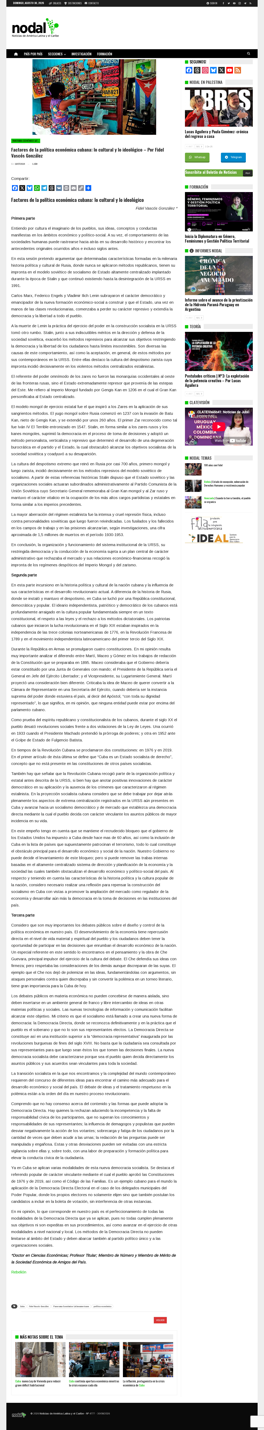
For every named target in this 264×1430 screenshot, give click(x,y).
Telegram (236, 157)
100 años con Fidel (213, 465)
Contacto (93, 3)
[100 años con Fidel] (193, 469)
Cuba (22, 1306)
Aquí (247, 173)
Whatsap (199, 157)
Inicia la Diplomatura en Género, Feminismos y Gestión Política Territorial (217, 238)
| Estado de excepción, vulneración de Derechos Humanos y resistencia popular (226, 483)
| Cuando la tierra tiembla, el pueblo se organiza (227, 500)
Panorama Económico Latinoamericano (26, 140)
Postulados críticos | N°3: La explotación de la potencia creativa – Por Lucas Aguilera (217, 380)
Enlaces (57, 3)
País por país (33, 53)
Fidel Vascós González (39, 1306)
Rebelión (18, 1272)
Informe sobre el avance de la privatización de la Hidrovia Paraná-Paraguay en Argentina (218, 304)
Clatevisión (199, 402)
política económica (102, 1306)
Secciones (55, 53)
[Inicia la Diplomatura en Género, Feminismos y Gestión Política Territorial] (219, 211)
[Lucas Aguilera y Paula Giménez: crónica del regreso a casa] (219, 107)
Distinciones (75, 3)
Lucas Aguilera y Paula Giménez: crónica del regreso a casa (216, 133)
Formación (104, 53)
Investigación (81, 53)
